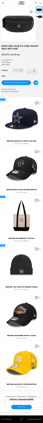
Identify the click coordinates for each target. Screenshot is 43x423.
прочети (21, 407)
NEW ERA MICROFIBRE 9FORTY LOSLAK (21, 335)
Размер (5, 70)
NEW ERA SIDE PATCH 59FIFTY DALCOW (21, 141)
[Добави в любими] (35, 82)
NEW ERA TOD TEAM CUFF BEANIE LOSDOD (21, 287)
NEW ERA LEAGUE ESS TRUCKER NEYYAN (21, 384)
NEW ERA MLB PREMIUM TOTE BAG (21, 238)
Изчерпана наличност (16, 83)
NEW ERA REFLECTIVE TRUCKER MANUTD (21, 189)
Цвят (4, 76)
